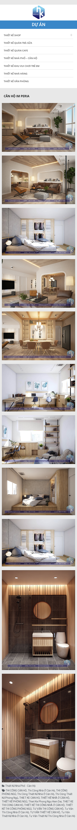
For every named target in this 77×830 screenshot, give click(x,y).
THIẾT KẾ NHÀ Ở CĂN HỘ (55, 797)
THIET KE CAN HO (29, 797)
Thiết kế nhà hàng (15, 73)
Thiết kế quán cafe (16, 50)
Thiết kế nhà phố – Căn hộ (20, 58)
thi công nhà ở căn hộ (41, 790)
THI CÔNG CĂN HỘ (16, 790)
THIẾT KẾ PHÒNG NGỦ (14, 801)
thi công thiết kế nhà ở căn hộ (35, 794)
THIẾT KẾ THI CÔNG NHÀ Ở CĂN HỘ (44, 805)
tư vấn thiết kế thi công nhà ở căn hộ (52, 816)
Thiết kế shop (12, 35)
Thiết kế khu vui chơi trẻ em (21, 66)
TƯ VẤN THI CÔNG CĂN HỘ (48, 808)
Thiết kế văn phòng (16, 81)
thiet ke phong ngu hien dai (45, 801)
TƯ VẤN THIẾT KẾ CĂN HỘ (45, 812)
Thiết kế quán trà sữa (18, 43)
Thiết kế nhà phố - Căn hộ (20, 785)
